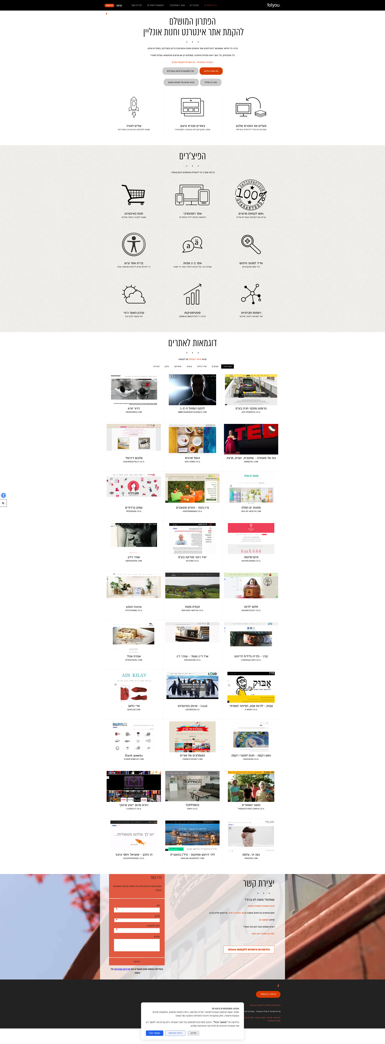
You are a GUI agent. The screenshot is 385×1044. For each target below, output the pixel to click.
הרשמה (109, 5)
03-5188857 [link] (264, 919)
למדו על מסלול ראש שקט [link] (263, 933)
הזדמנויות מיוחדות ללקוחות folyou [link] (249, 949)
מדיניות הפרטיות (122, 969)
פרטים (157, 936)
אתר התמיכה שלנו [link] (237, 913)
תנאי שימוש (260, 1017)
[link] (273, 5)
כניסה (119, 5)
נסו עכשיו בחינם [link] (211, 71)
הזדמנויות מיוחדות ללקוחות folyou (265, 1005)
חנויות (156, 366)
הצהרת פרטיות (247, 1017)
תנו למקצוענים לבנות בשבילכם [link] (180, 71)
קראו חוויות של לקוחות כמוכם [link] (181, 82)
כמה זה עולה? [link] (211, 82)
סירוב (193, 1033)
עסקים (215, 366)
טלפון (157, 916)
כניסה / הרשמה (268, 994)
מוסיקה (177, 366)
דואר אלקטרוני (153, 925)
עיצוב (189, 366)
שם (158, 905)
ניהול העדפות (175, 1033)
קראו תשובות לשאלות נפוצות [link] (261, 906)
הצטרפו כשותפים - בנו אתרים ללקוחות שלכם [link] (192, 62)
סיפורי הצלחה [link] (195, 359)
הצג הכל (227, 366)
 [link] (106, 14)
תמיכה (269, 1017)
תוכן (167, 366)
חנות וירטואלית (274, 1021)
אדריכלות (202, 366)
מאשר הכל (154, 1033)
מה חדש (276, 1017)
